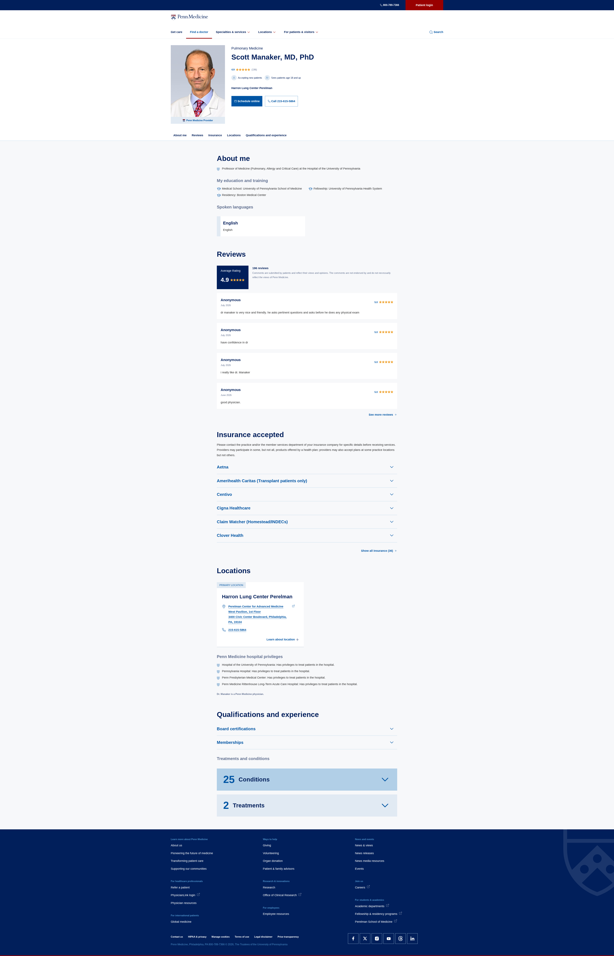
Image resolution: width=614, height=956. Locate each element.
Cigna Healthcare (233, 508)
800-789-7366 (391, 5)
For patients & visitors (299, 32)
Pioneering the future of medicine (192, 853)
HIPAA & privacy (197, 936)
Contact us (177, 936)
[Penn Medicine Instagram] (377, 938)
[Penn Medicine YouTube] (389, 938)
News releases (364, 853)
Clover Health (230, 535)
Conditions (246, 779)
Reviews (197, 135)
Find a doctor (199, 32)
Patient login (424, 5)
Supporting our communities (189, 868)
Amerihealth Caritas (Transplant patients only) (262, 480)
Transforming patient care (187, 860)
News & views (364, 845)
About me (180, 135)
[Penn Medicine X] (365, 938)
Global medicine (181, 921)
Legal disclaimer (263, 936)
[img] (272, 69)
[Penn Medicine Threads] (400, 938)
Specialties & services (231, 32)
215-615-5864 (237, 629)
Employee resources (276, 913)
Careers (360, 887)
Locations (265, 32)
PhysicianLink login (183, 895)
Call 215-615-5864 (283, 101)
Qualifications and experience (266, 135)
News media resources (369, 860)
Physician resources (184, 903)
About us (176, 845)
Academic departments (369, 906)
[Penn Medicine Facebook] (353, 938)
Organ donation (273, 860)
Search (438, 32)
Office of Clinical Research (280, 895)
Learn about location (281, 639)
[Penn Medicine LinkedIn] (412, 938)
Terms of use (242, 936)
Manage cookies (221, 936)
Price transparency (288, 936)
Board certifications (236, 728)
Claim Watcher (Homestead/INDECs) (252, 521)
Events (359, 868)
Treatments (244, 805)
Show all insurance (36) (377, 550)
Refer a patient (180, 887)
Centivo (224, 494)
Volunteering (271, 853)
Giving (267, 845)
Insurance (215, 135)
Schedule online (249, 101)
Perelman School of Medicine (373, 921)
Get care (176, 32)
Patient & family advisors (278, 868)
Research (269, 887)
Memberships (230, 742)
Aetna (222, 467)
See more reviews (381, 414)
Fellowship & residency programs (376, 913)
